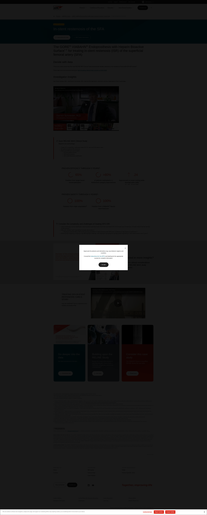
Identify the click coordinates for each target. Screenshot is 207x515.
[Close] (204, 512)
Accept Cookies (170, 512)
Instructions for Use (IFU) (98, 256)
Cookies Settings (147, 512)
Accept (104, 264)
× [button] (125, 248)
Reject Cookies (159, 512)
